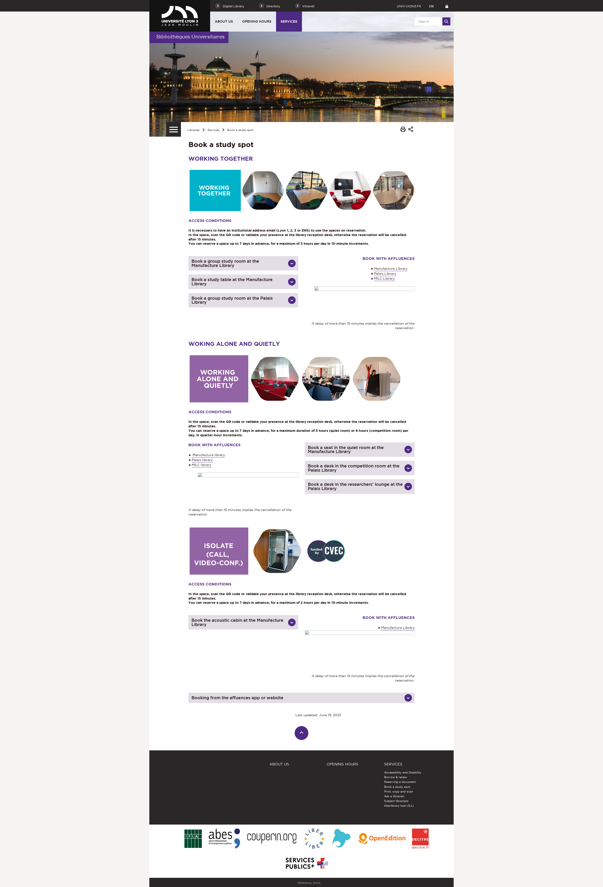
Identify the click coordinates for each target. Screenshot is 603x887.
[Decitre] (420, 839)
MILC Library (384, 278)
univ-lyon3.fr (409, 6)
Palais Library (385, 273)
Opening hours (256, 21)
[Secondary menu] (173, 129)
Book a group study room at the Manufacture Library (225, 263)
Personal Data (309, 883)
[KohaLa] (341, 838)
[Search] (446, 21)
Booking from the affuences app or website (237, 697)
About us (224, 21)
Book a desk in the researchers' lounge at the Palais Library (355, 486)
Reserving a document (400, 781)
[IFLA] (193, 839)
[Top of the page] (302, 733)
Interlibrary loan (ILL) (399, 805)
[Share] (411, 130)
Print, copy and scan (398, 791)
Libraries (193, 129)
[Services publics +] (306, 863)
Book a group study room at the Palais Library (232, 300)
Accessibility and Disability (402, 772)
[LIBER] (314, 839)
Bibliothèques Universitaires (190, 36)
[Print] (403, 130)
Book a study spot (240, 129)
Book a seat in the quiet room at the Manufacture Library (346, 449)
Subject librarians (396, 800)
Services (289, 21)
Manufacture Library (390, 268)
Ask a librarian (394, 796)
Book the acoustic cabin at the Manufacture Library (237, 622)
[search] (432, 21)
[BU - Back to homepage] (179, 16)
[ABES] (224, 838)
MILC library (201, 465)
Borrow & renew (395, 777)
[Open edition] (381, 839)
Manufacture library (208, 455)
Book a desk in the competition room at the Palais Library (353, 468)
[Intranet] (447, 6)
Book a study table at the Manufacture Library (232, 281)
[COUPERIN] (272, 839)
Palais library (202, 460)
